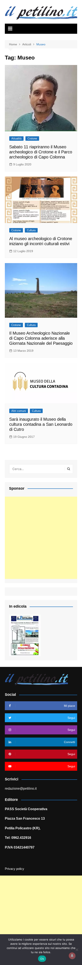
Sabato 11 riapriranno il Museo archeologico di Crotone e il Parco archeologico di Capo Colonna (40, 152)
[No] (77, 949)
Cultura (31, 230)
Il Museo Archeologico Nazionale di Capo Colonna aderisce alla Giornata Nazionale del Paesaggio (41, 338)
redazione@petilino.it (21, 788)
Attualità (16, 138)
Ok (42, 958)
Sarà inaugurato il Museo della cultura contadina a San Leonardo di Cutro (40, 424)
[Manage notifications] (72, 955)
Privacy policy (14, 868)
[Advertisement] (41, 538)
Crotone (32, 138)
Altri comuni (18, 410)
